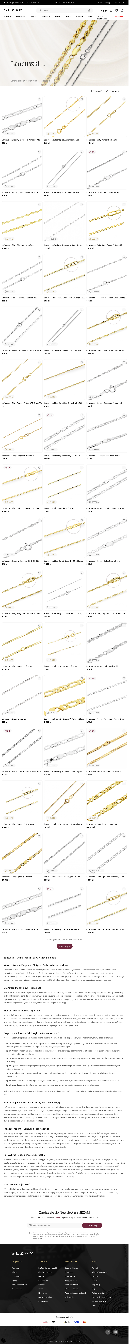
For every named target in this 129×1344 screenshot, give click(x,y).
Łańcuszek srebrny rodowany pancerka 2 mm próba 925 (20, 192)
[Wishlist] (116, 10)
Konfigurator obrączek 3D (47, 1268)
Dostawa (95, 1280)
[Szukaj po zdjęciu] (89, 10)
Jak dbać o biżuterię (72, 1289)
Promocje (119, 16)
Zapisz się (92, 1225)
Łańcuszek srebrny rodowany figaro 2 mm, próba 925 (105, 719)
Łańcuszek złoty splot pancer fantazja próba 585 (64, 824)
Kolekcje (79, 16)
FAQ (93, 1289)
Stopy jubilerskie (71, 1280)
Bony (90, 16)
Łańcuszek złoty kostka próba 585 (59, 508)
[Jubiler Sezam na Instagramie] (115, 1332)
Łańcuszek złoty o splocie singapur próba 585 (105, 350)
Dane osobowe (17, 1289)
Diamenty (46, 16)
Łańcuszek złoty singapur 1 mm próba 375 (105, 613)
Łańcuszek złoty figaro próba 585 (101, 824)
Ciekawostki (69, 1297)
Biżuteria (7, 16)
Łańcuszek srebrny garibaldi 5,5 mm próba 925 (21, 771)
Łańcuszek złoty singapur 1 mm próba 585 (21, 613)
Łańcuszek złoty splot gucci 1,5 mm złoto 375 (63, 561)
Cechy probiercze (71, 1268)
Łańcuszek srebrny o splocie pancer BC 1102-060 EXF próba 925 (62, 929)
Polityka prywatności (99, 1293)
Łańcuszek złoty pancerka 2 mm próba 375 (105, 929)
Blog (66, 1301)
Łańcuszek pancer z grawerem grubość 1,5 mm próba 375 (63, 298)
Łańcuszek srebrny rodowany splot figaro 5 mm (64, 771)
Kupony (14, 1280)
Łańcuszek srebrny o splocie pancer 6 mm (21, 140)
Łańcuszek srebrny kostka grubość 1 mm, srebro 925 (63, 613)
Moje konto (16, 1268)
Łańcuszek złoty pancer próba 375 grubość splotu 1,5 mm (21, 403)
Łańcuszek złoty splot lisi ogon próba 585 (63, 403)
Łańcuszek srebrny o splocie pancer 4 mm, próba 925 (105, 508)
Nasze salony (43, 1301)
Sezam (57, 1217)
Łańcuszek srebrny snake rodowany (102, 192)
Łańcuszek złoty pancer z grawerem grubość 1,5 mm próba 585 (18, 824)
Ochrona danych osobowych (102, 1297)
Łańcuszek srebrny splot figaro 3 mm (103, 561)
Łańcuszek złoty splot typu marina (18, 877)
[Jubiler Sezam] (13, 10)
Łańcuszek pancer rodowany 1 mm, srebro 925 (21, 350)
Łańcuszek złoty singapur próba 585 (18, 456)
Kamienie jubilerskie (72, 1285)
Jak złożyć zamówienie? (100, 1272)
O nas (114, 3)
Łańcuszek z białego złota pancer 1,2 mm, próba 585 (105, 877)
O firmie (41, 1289)
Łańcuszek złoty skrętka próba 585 (18, 245)
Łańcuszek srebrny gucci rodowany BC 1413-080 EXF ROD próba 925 (104, 456)
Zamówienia (16, 1276)
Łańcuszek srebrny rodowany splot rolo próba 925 (62, 245)
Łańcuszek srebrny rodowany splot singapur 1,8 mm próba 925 (106, 298)
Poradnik (95, 1268)
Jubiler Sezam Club (45, 1297)
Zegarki (68, 16)
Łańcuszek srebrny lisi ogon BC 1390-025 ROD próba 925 (63, 350)
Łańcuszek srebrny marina (14, 719)
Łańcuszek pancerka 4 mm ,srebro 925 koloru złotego (103, 771)
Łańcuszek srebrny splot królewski (102, 666)
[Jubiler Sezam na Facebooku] (107, 1332)
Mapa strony (42, 1293)
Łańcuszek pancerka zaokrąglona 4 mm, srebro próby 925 (62, 877)
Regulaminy (96, 1285)
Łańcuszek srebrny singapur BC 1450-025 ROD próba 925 (21, 561)
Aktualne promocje (45, 1272)
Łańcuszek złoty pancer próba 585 (102, 140)
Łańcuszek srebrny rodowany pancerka (20, 929)
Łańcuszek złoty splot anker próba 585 (61, 140)
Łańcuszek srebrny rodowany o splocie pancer (62, 456)
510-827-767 (34, 3)
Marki (57, 16)
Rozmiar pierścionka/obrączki (75, 1293)
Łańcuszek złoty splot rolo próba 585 (61, 666)
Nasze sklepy (105, 3)
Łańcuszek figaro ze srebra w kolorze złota (64, 719)
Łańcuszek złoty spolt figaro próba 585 (104, 245)
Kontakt (122, 3)
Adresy (14, 1272)
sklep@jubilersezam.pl (15, 3)
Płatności (95, 1276)
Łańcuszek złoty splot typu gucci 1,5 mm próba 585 (20, 508)
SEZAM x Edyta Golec (102, 17)
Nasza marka (43, 1280)
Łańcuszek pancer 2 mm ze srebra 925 (19, 298)
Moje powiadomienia (19, 1285)
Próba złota (69, 1272)
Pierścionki (20, 16)
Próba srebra (70, 1276)
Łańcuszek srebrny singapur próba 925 (104, 403)
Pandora (41, 1285)
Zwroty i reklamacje (99, 1301)
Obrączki (33, 16)
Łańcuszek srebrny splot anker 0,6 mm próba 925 (61, 192)
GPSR (94, 1305)
